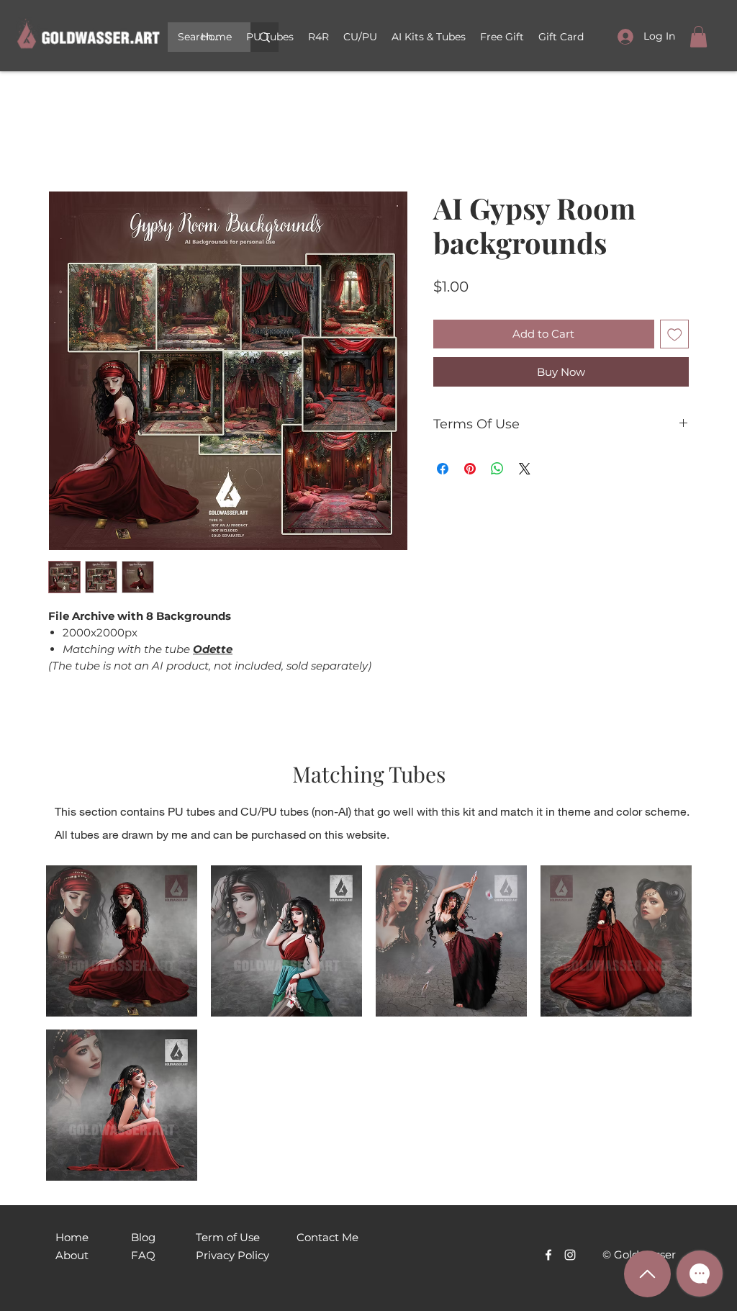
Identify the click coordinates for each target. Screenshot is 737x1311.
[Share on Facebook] (442, 470)
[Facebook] (548, 1257)
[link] (698, 37)
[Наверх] (647, 1274)
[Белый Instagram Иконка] (570, 1257)
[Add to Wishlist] (674, 336)
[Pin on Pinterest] (470, 470)
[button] (360, 37)
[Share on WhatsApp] (497, 470)
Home (66, 141)
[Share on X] (524, 470)
